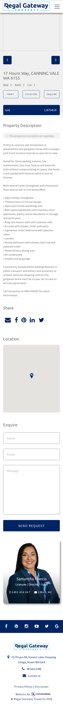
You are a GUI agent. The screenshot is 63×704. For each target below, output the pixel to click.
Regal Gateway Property (33, 699)
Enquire (52, 94)
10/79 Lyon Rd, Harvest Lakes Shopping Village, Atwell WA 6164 (33, 659)
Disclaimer (42, 686)
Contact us (34, 675)
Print (10, 94)
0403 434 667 (20, 592)
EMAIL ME (44, 592)
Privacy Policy (23, 686)
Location (31, 94)
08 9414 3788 (33, 669)
